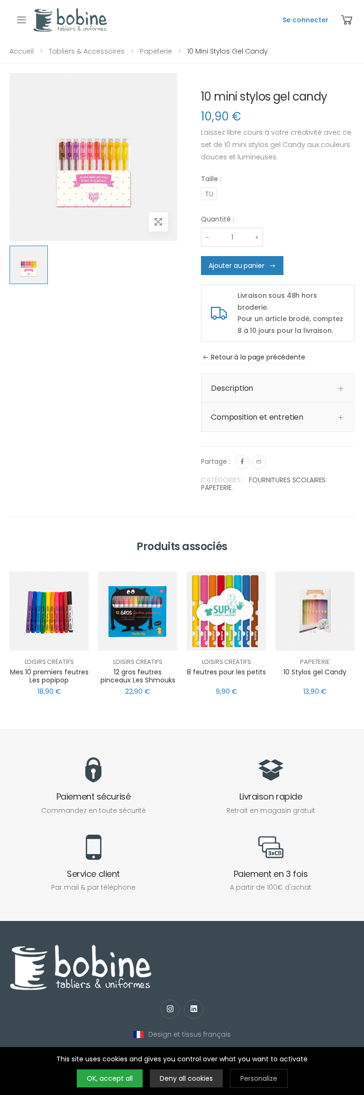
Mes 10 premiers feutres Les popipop (49, 676)
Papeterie (156, 51)
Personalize (258, 1078)
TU (209, 194)
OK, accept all (110, 1078)
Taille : (211, 179)
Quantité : (217, 219)
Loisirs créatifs (49, 661)
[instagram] (170, 1009)
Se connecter (305, 20)
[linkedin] (193, 1009)
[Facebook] (242, 462)
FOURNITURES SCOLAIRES (287, 480)
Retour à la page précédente (258, 357)
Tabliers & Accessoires (87, 51)
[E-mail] (259, 462)
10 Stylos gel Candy (314, 672)
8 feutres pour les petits (226, 672)
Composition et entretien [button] (257, 417)
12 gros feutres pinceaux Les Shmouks (137, 676)
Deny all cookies (186, 1078)
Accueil (21, 51)
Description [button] (232, 388)
